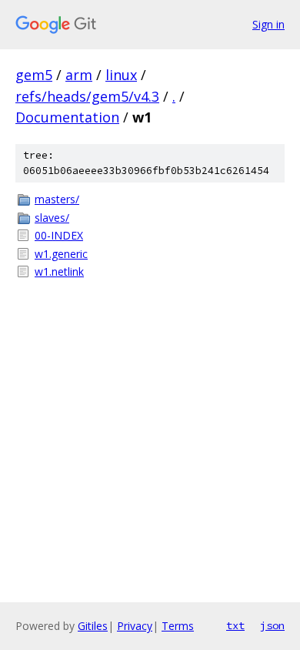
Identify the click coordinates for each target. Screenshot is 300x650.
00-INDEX (59, 235)
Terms (178, 625)
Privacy (134, 625)
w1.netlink (59, 271)
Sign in (268, 24)
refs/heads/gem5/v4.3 (87, 96)
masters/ (57, 199)
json (272, 625)
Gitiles (93, 625)
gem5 (33, 74)
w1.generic (61, 253)
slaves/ (52, 217)
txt (235, 625)
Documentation (67, 117)
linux (121, 74)
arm (78, 74)
